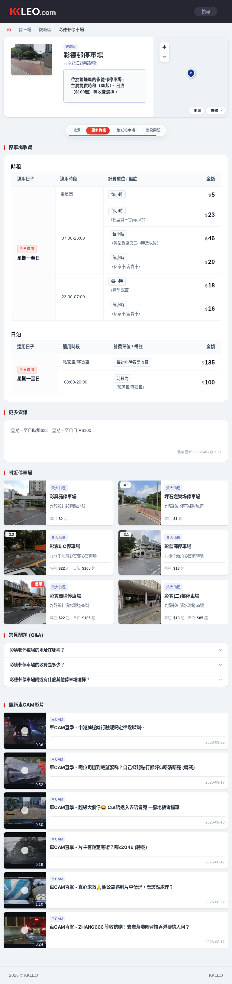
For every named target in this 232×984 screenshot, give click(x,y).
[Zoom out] (164, 57)
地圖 (197, 110)
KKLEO (216, 975)
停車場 (25, 29)
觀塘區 (45, 29)
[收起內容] (224, 147)
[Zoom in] (164, 47)
